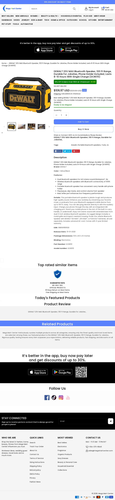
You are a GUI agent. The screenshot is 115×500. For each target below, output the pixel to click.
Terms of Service (37, 458)
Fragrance (62, 450)
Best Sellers (62, 442)
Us (108, 145)
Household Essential (66, 466)
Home (4, 63)
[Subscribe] (110, 421)
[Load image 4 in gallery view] (41, 127)
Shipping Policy (36, 466)
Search (32, 442)
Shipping (57, 94)
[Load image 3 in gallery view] (31, 127)
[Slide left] (4, 126)
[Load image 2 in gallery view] (22, 127)
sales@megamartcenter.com (100, 451)
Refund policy (35, 470)
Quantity (57, 110)
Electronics (62, 446)
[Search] (74, 9)
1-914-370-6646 (95, 447)
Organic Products (65, 454)
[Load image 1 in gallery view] (12, 127)
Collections (62, 470)
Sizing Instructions (37, 462)
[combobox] (54, 9)
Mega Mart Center (105, 493)
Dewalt (74, 145)
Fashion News (35, 482)
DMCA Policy (35, 474)
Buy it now (83, 129)
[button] (107, 8)
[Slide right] (49, 126)
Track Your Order (37, 446)
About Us (33, 450)
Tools (104, 145)
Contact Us (34, 454)
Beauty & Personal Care (67, 462)
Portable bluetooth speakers (89, 145)
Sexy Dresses (63, 458)
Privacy (33, 478)
